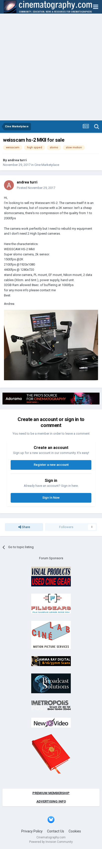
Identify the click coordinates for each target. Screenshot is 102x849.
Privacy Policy (32, 831)
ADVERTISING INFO (51, 801)
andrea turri (17, 160)
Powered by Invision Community (51, 842)
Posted (36, 188)
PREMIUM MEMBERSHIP (51, 793)
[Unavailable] (51, 345)
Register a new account (51, 465)
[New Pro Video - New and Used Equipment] (51, 722)
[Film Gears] (51, 603)
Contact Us (55, 831)
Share (25, 527)
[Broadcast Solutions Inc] (51, 683)
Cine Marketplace (46, 165)
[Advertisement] (51, 67)
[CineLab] (51, 634)
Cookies (75, 831)
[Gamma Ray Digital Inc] (51, 661)
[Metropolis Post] (51, 705)
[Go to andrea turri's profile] (9, 185)
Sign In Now (51, 497)
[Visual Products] (51, 576)
